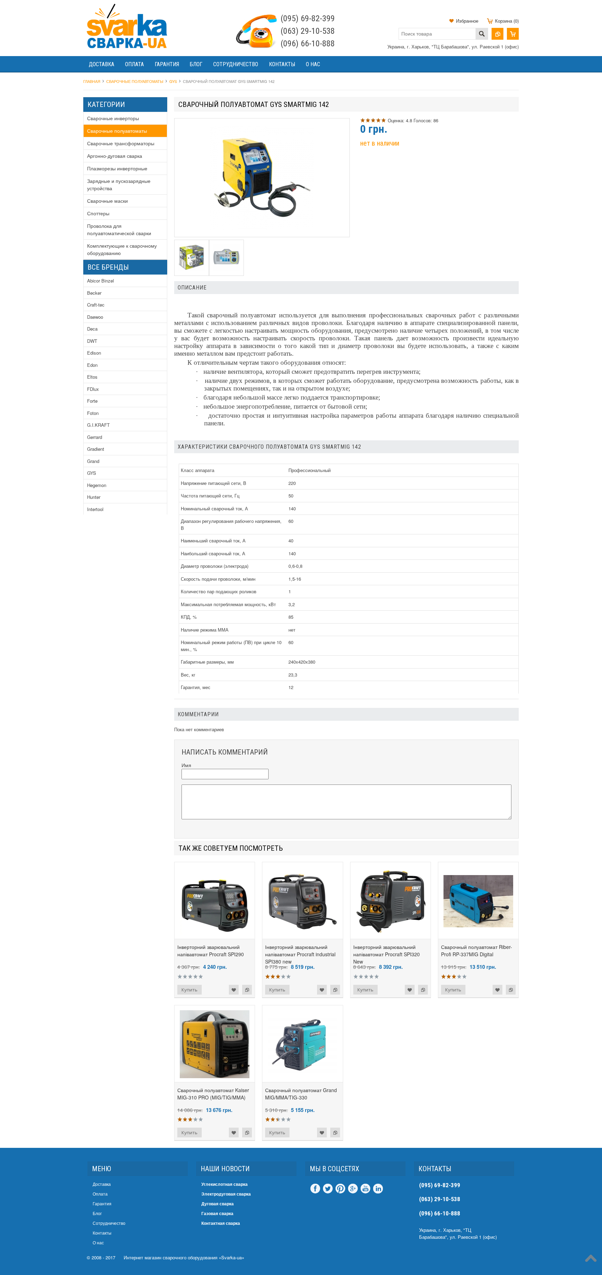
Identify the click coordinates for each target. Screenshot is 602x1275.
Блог (196, 64)
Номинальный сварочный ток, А (214, 508)
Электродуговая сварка (226, 1194)
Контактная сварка (220, 1223)
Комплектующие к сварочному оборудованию (122, 249)
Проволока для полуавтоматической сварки (119, 229)
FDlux (93, 389)
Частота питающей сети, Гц (210, 495)
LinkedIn (378, 1188)
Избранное (467, 20)
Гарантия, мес (195, 687)
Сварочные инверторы (113, 118)
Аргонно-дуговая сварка (114, 155)
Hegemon (96, 485)
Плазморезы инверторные (117, 168)
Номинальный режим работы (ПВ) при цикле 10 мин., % (231, 645)
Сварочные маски (107, 200)
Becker (94, 292)
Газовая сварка (217, 1213)
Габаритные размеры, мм (207, 661)
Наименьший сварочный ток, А (213, 540)
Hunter (93, 497)
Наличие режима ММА (205, 629)
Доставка (101, 64)
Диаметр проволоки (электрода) (214, 566)
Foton (93, 413)
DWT (92, 341)
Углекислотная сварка (224, 1184)
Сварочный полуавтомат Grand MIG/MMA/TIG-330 (301, 1094)
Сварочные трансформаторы (120, 143)
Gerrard (94, 437)
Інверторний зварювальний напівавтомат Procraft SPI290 (210, 950)
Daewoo (95, 317)
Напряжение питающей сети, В (213, 483)
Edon (92, 365)
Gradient (95, 449)
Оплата (134, 64)
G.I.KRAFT (98, 425)
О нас (313, 64)
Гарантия (167, 64)
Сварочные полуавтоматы (117, 130)
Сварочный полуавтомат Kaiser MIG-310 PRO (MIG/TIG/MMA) (213, 1094)
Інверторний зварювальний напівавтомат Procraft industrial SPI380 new (300, 954)
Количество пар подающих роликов (218, 591)
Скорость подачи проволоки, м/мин (218, 578)
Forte (92, 400)
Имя (186, 765)
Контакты (282, 64)
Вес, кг (188, 674)
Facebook (315, 1188)
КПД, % (189, 616)
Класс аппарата (197, 470)
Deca (92, 328)
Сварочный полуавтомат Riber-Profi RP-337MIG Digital (476, 950)
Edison (94, 352)
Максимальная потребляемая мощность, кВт (228, 604)
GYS (91, 473)
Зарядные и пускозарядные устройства (118, 184)
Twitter (328, 1188)
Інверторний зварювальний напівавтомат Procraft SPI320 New (386, 954)
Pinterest (340, 1188)
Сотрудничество (235, 64)
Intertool (95, 509)
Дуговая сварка (217, 1203)
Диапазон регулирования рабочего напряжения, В (231, 524)
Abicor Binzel (100, 280)
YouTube (365, 1188)
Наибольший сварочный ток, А (213, 553)
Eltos (92, 376)
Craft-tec (96, 304)
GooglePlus (353, 1188)
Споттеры (98, 213)
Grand (93, 461)
